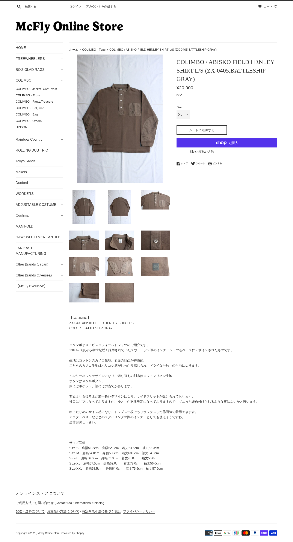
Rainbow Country (39, 139)
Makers (39, 172)
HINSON (21, 127)
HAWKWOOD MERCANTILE (38, 237)
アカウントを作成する (101, 6)
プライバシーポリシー (139, 511)
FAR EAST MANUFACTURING (31, 250)
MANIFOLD (24, 226)
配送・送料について (30, 511)
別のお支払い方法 (202, 151)
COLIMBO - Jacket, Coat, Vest (36, 89)
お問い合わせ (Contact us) (53, 503)
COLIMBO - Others (29, 121)
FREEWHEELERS (39, 59)
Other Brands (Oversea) (39, 275)
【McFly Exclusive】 (31, 286)
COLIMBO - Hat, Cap (30, 108)
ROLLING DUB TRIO (32, 150)
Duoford (22, 183)
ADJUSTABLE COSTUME (39, 204)
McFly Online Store (49, 533)
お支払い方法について (63, 511)
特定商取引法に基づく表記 (101, 511)
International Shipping (89, 503)
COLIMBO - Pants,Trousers (34, 101)
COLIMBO (39, 80)
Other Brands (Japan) (39, 264)
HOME (21, 48)
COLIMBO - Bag (27, 114)
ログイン (75, 6)
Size (179, 107)
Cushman (39, 215)
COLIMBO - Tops (28, 95)
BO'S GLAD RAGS (39, 69)
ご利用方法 (24, 503)
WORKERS (39, 194)
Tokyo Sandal (26, 161)
